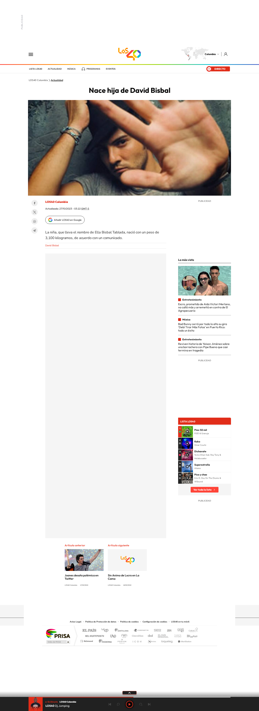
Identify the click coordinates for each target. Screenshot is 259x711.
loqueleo (167, 640)
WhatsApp (34, 221)
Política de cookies (129, 621)
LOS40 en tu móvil (180, 621)
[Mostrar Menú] (33, 54)
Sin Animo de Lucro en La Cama (123, 577)
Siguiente (149, 704)
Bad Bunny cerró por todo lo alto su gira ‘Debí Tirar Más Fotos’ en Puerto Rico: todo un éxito (202, 327)
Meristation (184, 640)
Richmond (87, 640)
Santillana (122, 630)
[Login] (226, 54)
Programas (93, 68)
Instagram (122, 598)
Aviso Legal (75, 621)
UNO (113, 635)
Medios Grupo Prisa (57, 642)
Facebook (34, 203)
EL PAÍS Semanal (163, 635)
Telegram (34, 230)
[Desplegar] (129, 692)
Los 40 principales (106, 630)
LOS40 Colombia (129, 54)
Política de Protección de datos (100, 621)
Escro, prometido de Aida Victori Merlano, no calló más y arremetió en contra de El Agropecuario (204, 307)
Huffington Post (94, 635)
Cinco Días (137, 635)
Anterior (110, 704)
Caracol (192, 630)
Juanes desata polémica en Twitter (81, 577)
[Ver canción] (187, 431)
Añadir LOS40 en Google (68, 219)
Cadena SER (156, 630)
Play (129, 704)
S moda (151, 640)
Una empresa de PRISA (58, 633)
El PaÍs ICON (137, 640)
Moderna (104, 640)
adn (179, 630)
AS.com (167, 630)
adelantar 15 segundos (141, 704)
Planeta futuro (176, 635)
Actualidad (55, 68)
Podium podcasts (122, 640)
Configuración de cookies (155, 621)
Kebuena (189, 635)
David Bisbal (52, 245)
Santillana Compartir (141, 630)
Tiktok (115, 598)
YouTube (129, 598)
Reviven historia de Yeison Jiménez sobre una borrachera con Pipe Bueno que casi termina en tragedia (204, 347)
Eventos (111, 68)
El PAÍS (89, 630)
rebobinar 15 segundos (118, 704)
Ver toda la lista (202, 489)
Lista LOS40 (35, 68)
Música (71, 68)
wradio (123, 635)
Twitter (34, 212)
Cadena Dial (150, 635)
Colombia (210, 54)
